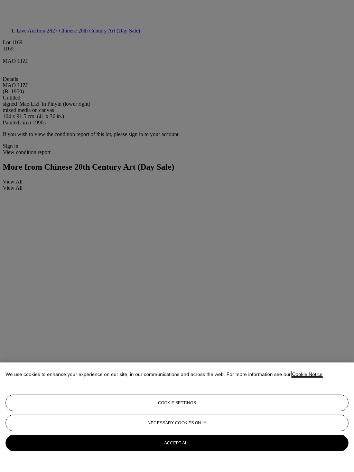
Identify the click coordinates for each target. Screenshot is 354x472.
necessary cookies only (177, 423)
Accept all (177, 443)
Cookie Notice (307, 374)
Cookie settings (177, 402)
